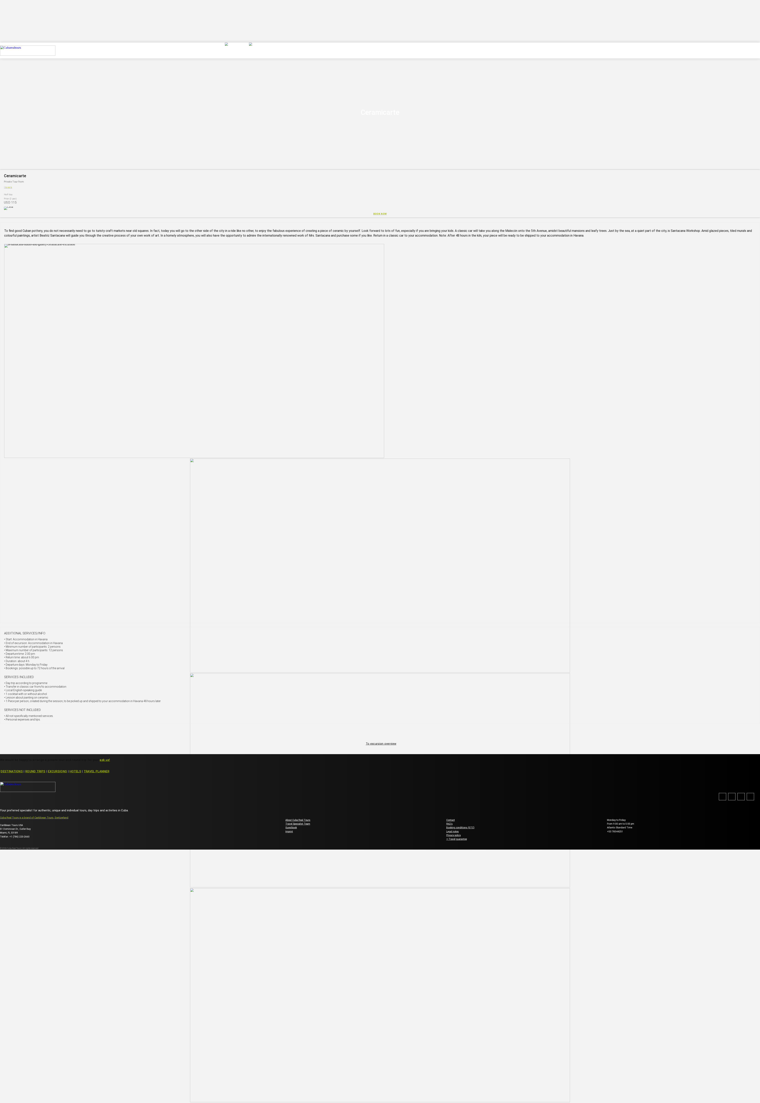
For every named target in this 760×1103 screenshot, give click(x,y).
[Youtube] (750, 796)
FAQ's (449, 823)
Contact (450, 820)
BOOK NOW (380, 213)
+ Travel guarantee (456, 839)
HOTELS (75, 771)
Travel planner (96, 771)
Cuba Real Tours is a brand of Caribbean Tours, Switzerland (34, 817)
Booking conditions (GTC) (460, 827)
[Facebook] (722, 796)
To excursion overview (381, 743)
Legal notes (452, 831)
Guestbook (291, 827)
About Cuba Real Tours (297, 820)
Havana (8, 187)
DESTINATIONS (12, 771)
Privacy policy (453, 835)
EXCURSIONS (57, 771)
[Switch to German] (233, 50)
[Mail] (741, 796)
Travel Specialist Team (297, 823)
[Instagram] (731, 796)
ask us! (105, 760)
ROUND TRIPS (35, 771)
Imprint (289, 831)
